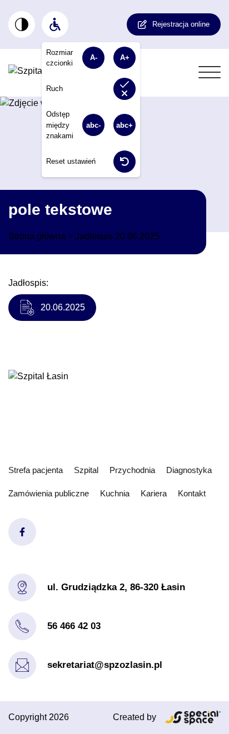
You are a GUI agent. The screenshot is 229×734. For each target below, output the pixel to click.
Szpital (86, 470)
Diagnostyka (189, 470)
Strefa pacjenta (35, 470)
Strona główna (37, 236)
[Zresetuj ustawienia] (124, 161)
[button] (209, 73)
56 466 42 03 (74, 626)
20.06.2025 (63, 307)
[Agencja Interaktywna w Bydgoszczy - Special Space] (193, 717)
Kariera (154, 493)
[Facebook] (22, 532)
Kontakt (192, 493)
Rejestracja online (181, 24)
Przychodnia (132, 470)
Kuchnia (115, 493)
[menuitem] (21, 24)
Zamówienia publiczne (48, 493)
